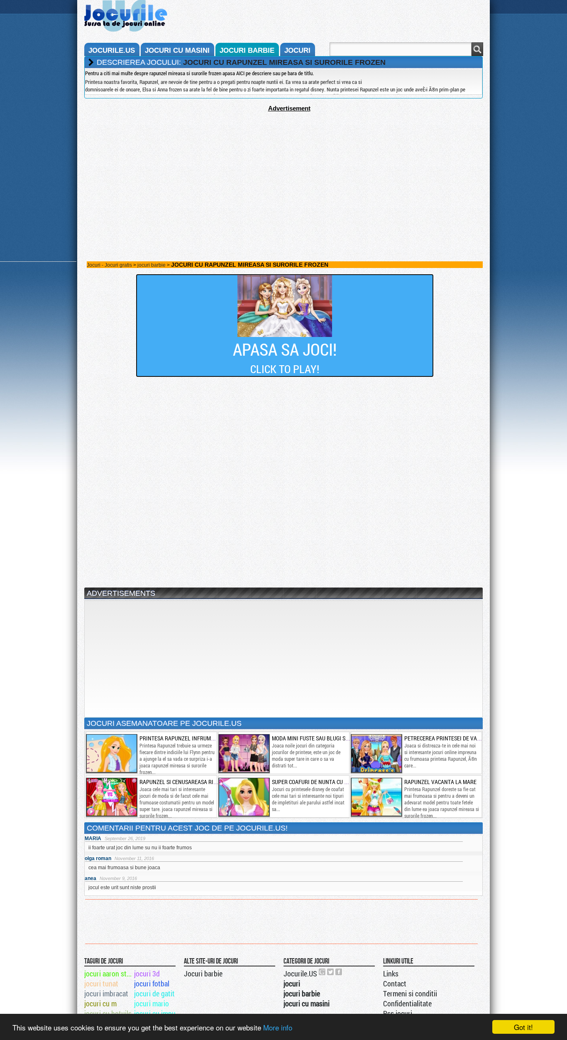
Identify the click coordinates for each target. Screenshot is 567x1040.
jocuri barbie (247, 50)
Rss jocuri (397, 1013)
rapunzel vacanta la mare (440, 782)
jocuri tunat (101, 983)
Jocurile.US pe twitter (331, 972)
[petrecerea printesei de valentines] (376, 753)
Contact (394, 983)
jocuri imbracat (106, 993)
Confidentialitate (407, 1003)
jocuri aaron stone (108, 974)
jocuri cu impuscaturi (158, 1013)
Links (390, 974)
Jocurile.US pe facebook (339, 972)
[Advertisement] (283, 170)
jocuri (297, 50)
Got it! (523, 1027)
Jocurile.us (111, 50)
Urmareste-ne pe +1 (322, 972)
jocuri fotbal (151, 983)
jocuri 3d (147, 974)
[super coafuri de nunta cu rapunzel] (244, 797)
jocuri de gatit (154, 993)
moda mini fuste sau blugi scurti (315, 738)
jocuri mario (151, 1003)
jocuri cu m (100, 1003)
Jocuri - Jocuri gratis (109, 265)
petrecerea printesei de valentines (452, 738)
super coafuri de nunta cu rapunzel (321, 782)
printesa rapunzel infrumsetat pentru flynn (201, 738)
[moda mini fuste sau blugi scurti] (244, 753)
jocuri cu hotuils (108, 1013)
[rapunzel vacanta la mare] (376, 797)
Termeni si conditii (410, 993)
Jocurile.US (300, 974)
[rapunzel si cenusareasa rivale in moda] (111, 797)
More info (277, 1027)
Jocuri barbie (203, 974)
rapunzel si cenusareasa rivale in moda (193, 782)
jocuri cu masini (177, 50)
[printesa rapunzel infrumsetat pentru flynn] (111, 753)
